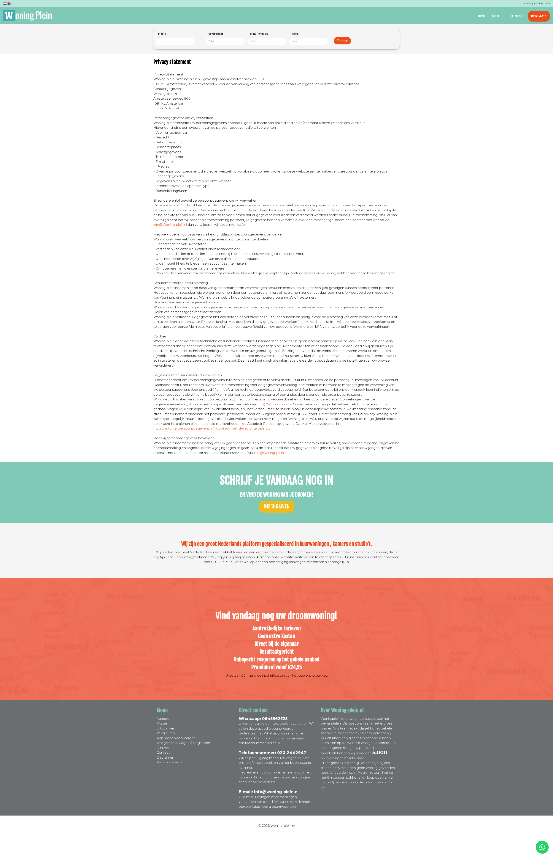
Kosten (162, 723)
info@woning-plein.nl (276, 791)
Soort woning (259, 34)
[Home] (29, 15)
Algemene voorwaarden (176, 738)
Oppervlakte (215, 34)
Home (481, 16)
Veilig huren (166, 733)
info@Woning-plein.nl (170, 225)
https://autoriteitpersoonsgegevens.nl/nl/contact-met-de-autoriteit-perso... (212, 428)
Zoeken (342, 41)
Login (528, 3)
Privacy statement (171, 762)
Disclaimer (165, 757)
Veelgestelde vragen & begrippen (183, 743)
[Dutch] (5, 4)
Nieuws (162, 748)
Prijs (295, 34)
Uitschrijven (166, 728)
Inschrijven (542, 3)
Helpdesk (516, 16)
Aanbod (497, 16)
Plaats (162, 34)
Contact (163, 752)
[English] (9, 4)
